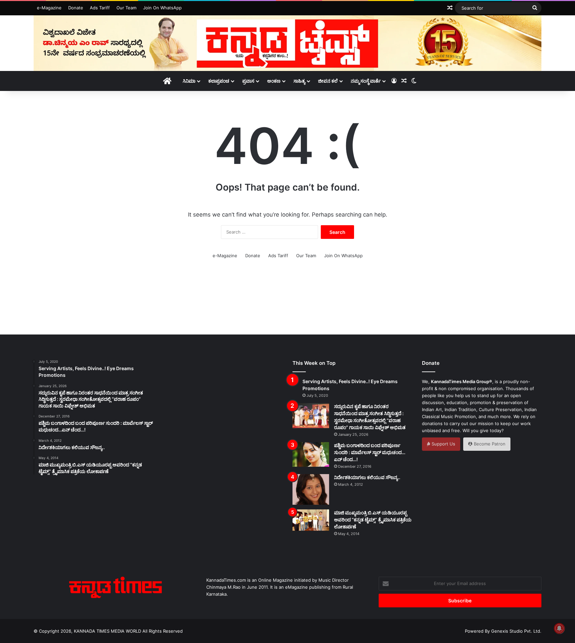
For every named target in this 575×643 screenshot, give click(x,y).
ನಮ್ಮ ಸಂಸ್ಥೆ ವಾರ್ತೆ (366, 81)
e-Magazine (49, 7)
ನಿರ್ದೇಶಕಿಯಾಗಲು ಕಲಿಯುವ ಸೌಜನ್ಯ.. (367, 477)
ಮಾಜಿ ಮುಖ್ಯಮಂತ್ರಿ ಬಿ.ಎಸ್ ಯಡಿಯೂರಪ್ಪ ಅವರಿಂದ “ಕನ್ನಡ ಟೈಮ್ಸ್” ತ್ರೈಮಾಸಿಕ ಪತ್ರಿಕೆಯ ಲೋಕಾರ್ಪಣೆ (373, 519)
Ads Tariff (100, 7)
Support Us (442, 443)
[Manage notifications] (559, 628)
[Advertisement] (287, 301)
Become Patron (489, 443)
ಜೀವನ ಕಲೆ (328, 81)
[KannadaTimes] (287, 43)
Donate (75, 7)
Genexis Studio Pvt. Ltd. (516, 631)
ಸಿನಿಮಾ (189, 81)
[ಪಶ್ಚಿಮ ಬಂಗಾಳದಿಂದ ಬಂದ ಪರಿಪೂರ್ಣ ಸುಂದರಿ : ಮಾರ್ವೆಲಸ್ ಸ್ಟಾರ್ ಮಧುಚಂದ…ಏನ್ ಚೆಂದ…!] (310, 454)
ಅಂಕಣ (274, 81)
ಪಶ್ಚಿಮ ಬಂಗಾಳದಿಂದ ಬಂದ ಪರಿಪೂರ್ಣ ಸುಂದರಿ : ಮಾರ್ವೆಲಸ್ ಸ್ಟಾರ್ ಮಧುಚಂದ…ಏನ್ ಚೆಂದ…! (369, 452)
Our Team (126, 7)
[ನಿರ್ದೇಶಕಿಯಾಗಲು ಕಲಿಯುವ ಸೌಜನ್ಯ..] (310, 489)
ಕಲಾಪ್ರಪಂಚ (218, 81)
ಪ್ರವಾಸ (248, 81)
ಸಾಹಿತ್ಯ (299, 81)
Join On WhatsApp (162, 7)
